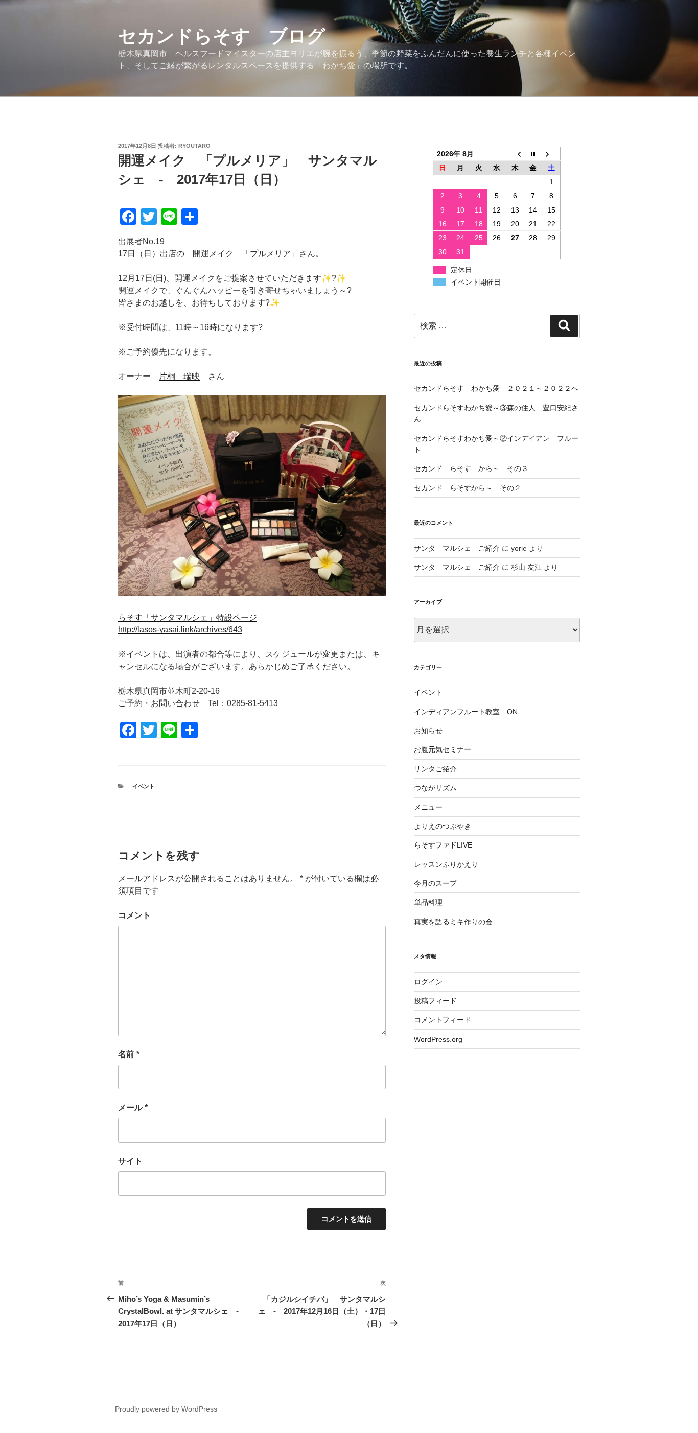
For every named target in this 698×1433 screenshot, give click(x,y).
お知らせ (428, 730)
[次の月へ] (551, 154)
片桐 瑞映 (179, 376)
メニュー (428, 807)
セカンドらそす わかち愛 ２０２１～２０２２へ (496, 388)
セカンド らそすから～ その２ (471, 488)
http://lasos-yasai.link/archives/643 (180, 629)
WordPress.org (438, 1039)
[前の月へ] (515, 154)
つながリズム (435, 788)
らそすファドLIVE (443, 845)
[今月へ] (533, 154)
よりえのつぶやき (442, 826)
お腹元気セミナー (442, 749)
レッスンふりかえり (446, 864)
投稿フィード (435, 1001)
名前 (128, 1054)
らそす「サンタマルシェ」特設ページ (187, 617)
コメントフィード (442, 1020)
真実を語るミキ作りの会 (453, 922)
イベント (143, 786)
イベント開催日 (476, 282)
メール (133, 1107)
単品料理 (428, 902)
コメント (134, 915)
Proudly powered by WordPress (166, 1409)
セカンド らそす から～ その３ (471, 468)
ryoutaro (194, 146)
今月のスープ (435, 883)
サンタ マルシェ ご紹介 (457, 548)
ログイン (428, 982)
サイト (130, 1161)
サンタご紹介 (435, 769)
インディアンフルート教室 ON (466, 712)
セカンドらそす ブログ (221, 36)
